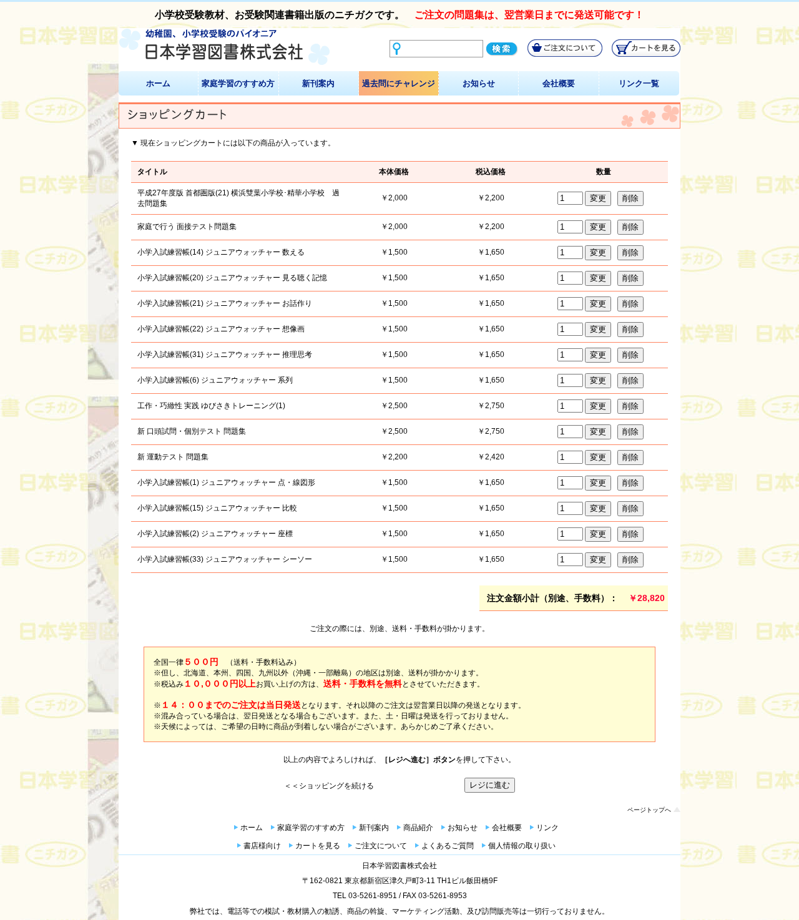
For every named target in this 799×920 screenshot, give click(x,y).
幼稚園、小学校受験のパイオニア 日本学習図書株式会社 (224, 47)
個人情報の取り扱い (522, 845)
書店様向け (262, 845)
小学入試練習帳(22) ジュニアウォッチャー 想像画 (221, 329)
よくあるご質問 (447, 845)
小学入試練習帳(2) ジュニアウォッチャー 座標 (215, 533)
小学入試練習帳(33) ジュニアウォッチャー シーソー (224, 559)
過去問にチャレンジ (398, 83)
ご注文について (381, 845)
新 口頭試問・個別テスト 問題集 (191, 431)
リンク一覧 (639, 83)
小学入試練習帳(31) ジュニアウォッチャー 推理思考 (224, 354)
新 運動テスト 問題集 (172, 457)
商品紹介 (418, 827)
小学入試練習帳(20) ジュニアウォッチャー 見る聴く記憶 (232, 277)
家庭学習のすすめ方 (238, 83)
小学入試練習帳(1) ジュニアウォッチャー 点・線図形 (226, 482)
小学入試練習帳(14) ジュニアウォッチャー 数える (221, 252)
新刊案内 (318, 83)
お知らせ (479, 83)
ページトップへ (649, 809)
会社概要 (558, 83)
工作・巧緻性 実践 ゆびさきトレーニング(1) (211, 405)
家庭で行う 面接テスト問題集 (187, 226)
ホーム (158, 83)
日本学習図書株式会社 (399, 865)
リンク (547, 827)
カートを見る (317, 845)
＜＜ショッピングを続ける (329, 785)
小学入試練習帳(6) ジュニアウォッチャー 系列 (215, 380)
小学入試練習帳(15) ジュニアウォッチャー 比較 (217, 508)
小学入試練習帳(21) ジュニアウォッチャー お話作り (224, 303)
